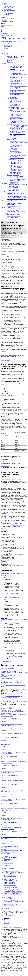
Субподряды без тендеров (11, 887)
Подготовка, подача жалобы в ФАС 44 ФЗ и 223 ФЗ (18, 100)
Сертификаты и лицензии (11, 857)
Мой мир (6, 918)
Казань (21, 948)
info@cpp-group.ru (16, 41)
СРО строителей (14, 153)
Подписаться (19, 710)
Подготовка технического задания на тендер (17, 93)
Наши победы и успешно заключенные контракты (13, 215)
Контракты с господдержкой (11, 871)
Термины (6, 14)
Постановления (8, 11)
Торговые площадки (9, 7)
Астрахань (14, 942)
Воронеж (10, 946)
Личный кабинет (5, 31)
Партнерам (10, 62)
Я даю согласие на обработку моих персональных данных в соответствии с (15, 655)
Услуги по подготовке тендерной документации (17, 78)
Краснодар (3, 37)
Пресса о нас (10, 59)
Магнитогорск (21, 953)
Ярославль (19, 970)
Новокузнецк (14, 957)
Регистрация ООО (15, 104)
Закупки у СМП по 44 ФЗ (14, 209)
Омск (3, 959)
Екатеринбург (18, 946)
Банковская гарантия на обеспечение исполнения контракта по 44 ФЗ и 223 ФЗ (18, 130)
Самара (12, 962)
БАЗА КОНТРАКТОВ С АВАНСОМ (17, 184)
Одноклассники (8, 923)
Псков (17, 960)
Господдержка (7, 207)
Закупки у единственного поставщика (17, 197)
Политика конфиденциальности (12, 905)
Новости (6, 3)
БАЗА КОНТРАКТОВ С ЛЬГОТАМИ (14, 872)
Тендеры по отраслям (12, 187)
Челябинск (11, 970)
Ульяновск (7, 968)
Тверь (22, 965)
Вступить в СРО (14, 146)
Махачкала (9, 954)
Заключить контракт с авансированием (11, 38)
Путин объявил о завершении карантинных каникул (11, 677)
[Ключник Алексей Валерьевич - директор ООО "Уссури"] (14, 620)
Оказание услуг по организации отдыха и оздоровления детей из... (12, 734)
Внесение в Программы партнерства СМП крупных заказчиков (17, 90)
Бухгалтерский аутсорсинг (17, 118)
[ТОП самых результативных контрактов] (12, 597)
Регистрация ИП (14, 105)
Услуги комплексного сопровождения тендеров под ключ (18, 75)
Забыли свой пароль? (6, 35)
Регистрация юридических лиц (18, 103)
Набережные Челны (7, 956)
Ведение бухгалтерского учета (18, 111)
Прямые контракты (9, 192)
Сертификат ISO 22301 (16, 166)
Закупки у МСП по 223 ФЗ (14, 210)
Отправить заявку (5, 360)
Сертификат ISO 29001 (16, 170)
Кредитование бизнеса (13, 124)
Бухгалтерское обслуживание (18, 119)
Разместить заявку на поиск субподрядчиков (14, 204)
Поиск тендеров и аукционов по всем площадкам (18, 71)
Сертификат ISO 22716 (16, 168)
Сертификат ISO (14, 162)
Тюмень (19, 967)
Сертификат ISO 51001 (16, 172)
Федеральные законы (9, 10)
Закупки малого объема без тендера (16, 199)
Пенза (20, 959)
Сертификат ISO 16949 (16, 165)
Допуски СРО (10, 139)
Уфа (13, 968)
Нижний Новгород (20, 956)
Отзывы (6, 213)
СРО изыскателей (14, 151)
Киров (24, 949)
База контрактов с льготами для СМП (14, 901)
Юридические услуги (12, 98)
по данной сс (12, 468)
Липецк (13, 953)
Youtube (6, 920)
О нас (5, 54)
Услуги (5, 63)
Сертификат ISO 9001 (16, 173)
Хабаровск (19, 968)
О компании (7, 856)
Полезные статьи (8, 4)
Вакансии (9, 60)
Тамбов (17, 965)
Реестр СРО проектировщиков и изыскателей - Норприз (18, 155)
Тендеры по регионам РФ (13, 186)
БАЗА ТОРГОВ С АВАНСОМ (12, 880)
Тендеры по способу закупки (14, 190)
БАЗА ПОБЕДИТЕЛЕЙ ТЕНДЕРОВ (13, 892)
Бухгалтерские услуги (13, 107)
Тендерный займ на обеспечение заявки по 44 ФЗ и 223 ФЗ (18, 126)
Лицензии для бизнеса (13, 175)
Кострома (5, 951)
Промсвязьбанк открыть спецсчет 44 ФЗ (16, 122)
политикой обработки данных (14, 656)
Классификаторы (8, 13)
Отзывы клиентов (8, 863)
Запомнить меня (7, 30)
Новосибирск (23, 957)
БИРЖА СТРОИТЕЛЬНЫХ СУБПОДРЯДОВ (11, 889)
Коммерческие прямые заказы (12, 893)
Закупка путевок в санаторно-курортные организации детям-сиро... (11, 724)
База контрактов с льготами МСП (16, 211)
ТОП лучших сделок (12, 217)
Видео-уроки (7, 9)
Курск (8, 953)
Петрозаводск (9, 960)
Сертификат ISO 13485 (16, 163)
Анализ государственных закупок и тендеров (16, 81)
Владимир (19, 945)
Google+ (6, 919)
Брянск (19, 943)
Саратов (9, 964)
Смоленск (24, 964)
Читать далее (4, 595)
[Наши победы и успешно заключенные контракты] (14, 575)
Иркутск (15, 948)
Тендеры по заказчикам (13, 189)
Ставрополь (10, 965)
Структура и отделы (12, 57)
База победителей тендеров (14, 206)
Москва (16, 954)
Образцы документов (9, 6)
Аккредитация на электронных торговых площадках (18, 86)
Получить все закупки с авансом (9, 846)
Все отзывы (4, 647)
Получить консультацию (7, 237)
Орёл (8, 959)
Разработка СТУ (14, 148)
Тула (13, 967)
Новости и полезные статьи (8, 675)
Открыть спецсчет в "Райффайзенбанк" (15, 116)
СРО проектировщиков (16, 152)
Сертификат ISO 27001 (16, 169)
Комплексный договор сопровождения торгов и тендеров (16, 67)
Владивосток (11, 945)
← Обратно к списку (6, 661)
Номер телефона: (9, 650)
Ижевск (9, 948)
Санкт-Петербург (21, 962)
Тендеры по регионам (9, 882)
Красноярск (20, 951)
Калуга (11, 949)
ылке (17, 468)
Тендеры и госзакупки (13, 64)
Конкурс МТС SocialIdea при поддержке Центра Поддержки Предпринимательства (11, 697)
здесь (22, 346)
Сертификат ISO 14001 (16, 160)
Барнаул (21, 942)
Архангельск (5, 942)
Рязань (7, 962)
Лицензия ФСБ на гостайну (17, 179)
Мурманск (23, 954)
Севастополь (16, 964)
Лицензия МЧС (14, 177)
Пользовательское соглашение (12, 904)
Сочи (3, 965)
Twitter (5, 925)
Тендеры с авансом (9, 183)
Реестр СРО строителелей (17, 158)
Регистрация (4, 33)
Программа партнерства (10, 876)
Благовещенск (11, 943)
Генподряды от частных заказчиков (16, 196)
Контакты (6, 218)
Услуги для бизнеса (9, 868)
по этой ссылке (21, 410)
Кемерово (18, 949)
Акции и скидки (8, 865)
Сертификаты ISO (11, 159)
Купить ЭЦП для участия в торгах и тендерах (17, 83)
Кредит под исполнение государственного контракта (17, 133)
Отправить (8, 658)
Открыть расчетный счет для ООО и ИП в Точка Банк (17, 113)
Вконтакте (6, 922)
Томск (9, 967)
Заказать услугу (19, 523)
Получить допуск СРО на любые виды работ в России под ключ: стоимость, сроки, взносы (18, 142)
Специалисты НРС (15, 149)
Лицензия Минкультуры (16, 176)
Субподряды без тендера (10, 200)
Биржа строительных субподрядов (16, 201)
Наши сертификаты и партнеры (15, 56)
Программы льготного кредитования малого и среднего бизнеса (16, 137)
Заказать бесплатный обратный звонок (13, 39)
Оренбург (14, 959)
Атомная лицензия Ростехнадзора (15, 181)
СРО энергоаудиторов (16, 145)
